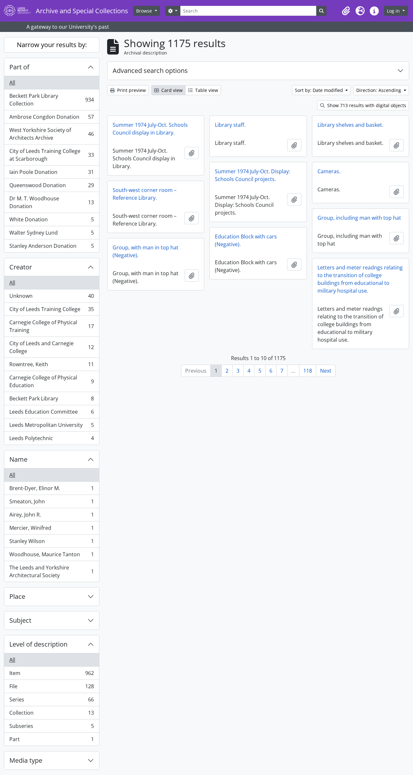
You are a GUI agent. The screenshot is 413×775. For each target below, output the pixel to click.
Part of (19, 67)
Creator (20, 267)
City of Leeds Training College (51, 311)
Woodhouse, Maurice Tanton (51, 556)
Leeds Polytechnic (51, 440)
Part (51, 741)
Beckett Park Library (51, 400)
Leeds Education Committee (51, 413)
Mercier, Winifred (51, 529)
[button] (346, 11)
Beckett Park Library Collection (51, 99)
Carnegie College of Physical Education (51, 381)
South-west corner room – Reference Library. (144, 193)
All (12, 82)
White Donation (51, 221)
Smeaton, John (51, 503)
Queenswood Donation (51, 187)
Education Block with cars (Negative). (246, 240)
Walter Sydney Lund (51, 234)
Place (17, 596)
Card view (171, 90)
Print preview (131, 90)
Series (51, 701)
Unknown (51, 297)
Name (18, 459)
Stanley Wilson (51, 543)
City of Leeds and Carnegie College (51, 347)
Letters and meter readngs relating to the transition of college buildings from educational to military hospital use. (360, 279)
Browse (144, 11)
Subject (20, 620)
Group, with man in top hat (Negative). (145, 251)
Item (51, 674)
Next (325, 370)
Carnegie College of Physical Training (51, 326)
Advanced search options (150, 70)
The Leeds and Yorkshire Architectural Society (51, 571)
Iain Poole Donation (51, 173)
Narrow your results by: (52, 44)
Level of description (38, 644)
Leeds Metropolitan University (51, 426)
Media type (25, 760)
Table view (206, 90)
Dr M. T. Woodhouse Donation (51, 202)
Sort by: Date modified (319, 90)
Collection (51, 714)
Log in (394, 11)
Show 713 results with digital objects (366, 105)
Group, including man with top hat (359, 217)
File (51, 688)
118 (307, 370)
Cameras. (328, 171)
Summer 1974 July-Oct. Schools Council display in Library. (150, 128)
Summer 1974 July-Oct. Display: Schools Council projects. (252, 175)
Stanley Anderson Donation (51, 247)
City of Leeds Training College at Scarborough (51, 154)
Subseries (51, 727)
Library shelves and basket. (350, 124)
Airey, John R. (51, 516)
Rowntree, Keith (51, 366)
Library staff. (230, 124)
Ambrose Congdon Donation (51, 118)
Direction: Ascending (379, 90)
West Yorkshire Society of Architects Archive (51, 133)
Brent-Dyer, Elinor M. (51, 490)
